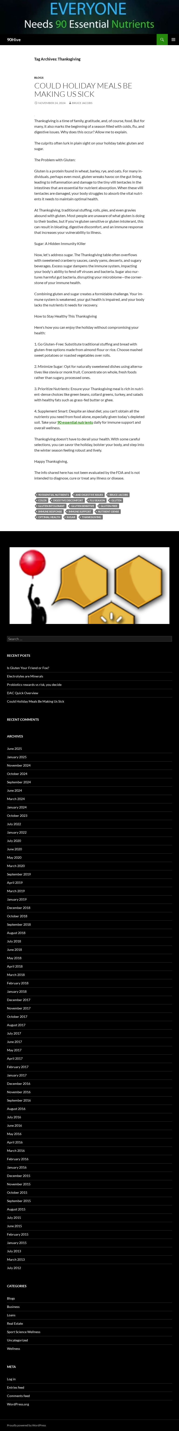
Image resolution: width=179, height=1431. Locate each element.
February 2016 (17, 1159)
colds (42, 500)
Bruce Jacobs (82, 103)
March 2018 (16, 975)
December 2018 (18, 908)
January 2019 (17, 899)
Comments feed (18, 1396)
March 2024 (16, 799)
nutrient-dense (108, 511)
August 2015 (16, 1209)
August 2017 (16, 1025)
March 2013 (16, 1259)
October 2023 (17, 816)
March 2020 (16, 866)
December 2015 (18, 1176)
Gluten (116, 500)
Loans (11, 1315)
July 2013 (14, 1251)
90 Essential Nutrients (53, 494)
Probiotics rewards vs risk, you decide (34, 685)
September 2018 (19, 924)
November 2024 (19, 765)
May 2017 (14, 1050)
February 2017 (17, 1067)
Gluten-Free (109, 505)
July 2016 (14, 1117)
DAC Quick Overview (22, 693)
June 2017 (14, 1042)
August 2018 (16, 933)
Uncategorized (17, 1340)
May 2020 (14, 857)
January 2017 (17, 1075)
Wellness (13, 1349)
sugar (71, 517)
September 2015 (19, 1201)
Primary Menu (173, 39)
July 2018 (14, 941)
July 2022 (14, 824)
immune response (50, 511)
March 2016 (16, 1151)
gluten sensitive (82, 505)
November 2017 (19, 1008)
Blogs (39, 77)
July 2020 (14, 841)
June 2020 (14, 849)
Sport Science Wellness (23, 1332)
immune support (80, 511)
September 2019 (19, 874)
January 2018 (17, 991)
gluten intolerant (51, 505)
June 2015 (14, 1226)
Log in (11, 1379)
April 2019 (15, 883)
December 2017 (18, 1000)
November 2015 (19, 1184)
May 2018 (14, 958)
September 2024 (19, 782)
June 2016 (14, 1125)
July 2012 (14, 1268)
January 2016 (17, 1167)
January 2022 (17, 832)
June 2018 (14, 950)
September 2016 (19, 1100)
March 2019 (16, 891)
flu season (97, 500)
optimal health (49, 517)
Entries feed (15, 1387)
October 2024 (17, 774)
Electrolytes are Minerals (25, 676)
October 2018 (17, 916)
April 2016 (15, 1142)
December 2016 (18, 1084)
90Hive (14, 39)
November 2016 (19, 1092)
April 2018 (15, 966)
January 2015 (17, 1243)
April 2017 (15, 1058)
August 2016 (16, 1109)
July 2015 (14, 1218)
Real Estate (15, 1323)
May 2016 (14, 1134)
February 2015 (17, 1234)
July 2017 (14, 1033)
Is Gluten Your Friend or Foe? (28, 668)
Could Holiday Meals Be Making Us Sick (83, 90)
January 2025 (17, 757)
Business (13, 1307)
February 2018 (17, 983)
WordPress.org (18, 1404)
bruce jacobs (119, 494)
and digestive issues (89, 494)
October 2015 (17, 1192)
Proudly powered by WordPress (26, 1425)
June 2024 (14, 790)
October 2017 (17, 1017)
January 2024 (17, 807)
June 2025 (14, 749)
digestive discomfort (68, 500)
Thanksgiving (91, 517)
